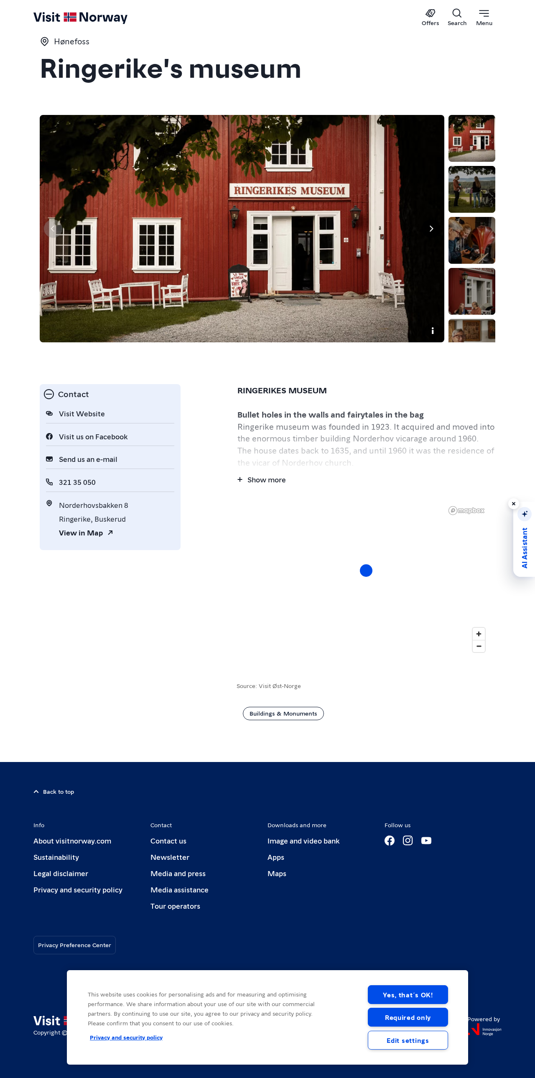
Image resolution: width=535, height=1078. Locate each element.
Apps (276, 856)
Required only (408, 1017)
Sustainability (56, 856)
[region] (267, 1017)
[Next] (431, 228)
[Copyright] (432, 330)
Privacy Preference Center (74, 944)
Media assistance (179, 889)
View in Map (81, 532)
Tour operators (175, 905)
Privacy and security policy (77, 889)
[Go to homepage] (94, 17)
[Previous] (53, 228)
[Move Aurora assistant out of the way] (513, 503)
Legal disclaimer (60, 873)
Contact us (168, 840)
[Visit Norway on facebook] (390, 841)
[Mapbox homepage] (466, 510)
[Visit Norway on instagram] (408, 841)
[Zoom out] (479, 646)
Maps (277, 873)
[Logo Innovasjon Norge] (484, 1029)
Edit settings (408, 1040)
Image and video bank (303, 840)
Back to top (58, 791)
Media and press (178, 873)
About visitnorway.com (72, 840)
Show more (266, 479)
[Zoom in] (479, 634)
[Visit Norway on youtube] (426, 841)
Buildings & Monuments (283, 713)
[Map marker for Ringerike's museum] (366, 570)
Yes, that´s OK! (408, 994)
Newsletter (169, 856)
